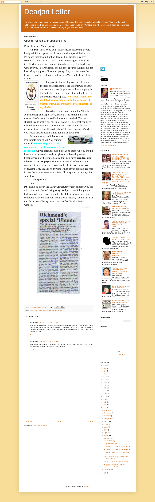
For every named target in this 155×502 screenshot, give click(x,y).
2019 (104, 385)
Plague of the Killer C (111, 444)
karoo (31, 310)
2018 (104, 388)
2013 (104, 402)
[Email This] (55, 307)
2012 (104, 405)
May (106, 430)
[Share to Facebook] (62, 307)
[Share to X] (59, 307)
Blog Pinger (121, 354)
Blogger (86, 486)
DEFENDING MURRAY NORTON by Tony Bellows (121, 207)
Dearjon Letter (47, 12)
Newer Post (28, 422)
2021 (104, 379)
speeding (47, 310)
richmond (41, 310)
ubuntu (52, 310)
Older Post (89, 422)
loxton (35, 310)
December (108, 410)
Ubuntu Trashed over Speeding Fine (116, 461)
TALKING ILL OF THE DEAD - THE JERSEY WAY (121, 193)
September (108, 419)
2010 (104, 473)
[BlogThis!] (57, 307)
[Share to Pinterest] (64, 307)
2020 (104, 382)
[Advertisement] (59, 403)
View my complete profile (109, 145)
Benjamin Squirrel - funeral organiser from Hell (121, 287)
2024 (104, 371)
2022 (104, 376)
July (105, 424)
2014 (104, 399)
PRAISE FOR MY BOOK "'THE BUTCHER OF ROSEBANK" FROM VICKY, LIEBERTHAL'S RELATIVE (121, 157)
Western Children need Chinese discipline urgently (114, 465)
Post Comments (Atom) (40, 425)
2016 (104, 393)
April (106, 433)
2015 (104, 396)
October (107, 416)
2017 (104, 391)
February (107, 438)
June (106, 427)
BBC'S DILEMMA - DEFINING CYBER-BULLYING (118, 253)
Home (59, 422)
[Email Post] (51, 307)
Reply (32, 334)
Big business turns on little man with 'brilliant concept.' (121, 301)
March (106, 436)
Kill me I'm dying (109, 441)
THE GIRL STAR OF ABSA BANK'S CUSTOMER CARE (121, 238)
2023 (104, 374)
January (107, 469)
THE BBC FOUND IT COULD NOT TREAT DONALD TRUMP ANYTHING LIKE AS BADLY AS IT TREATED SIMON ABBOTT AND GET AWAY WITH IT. (116, 178)
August (106, 421)
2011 (104, 408)
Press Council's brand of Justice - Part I (117, 446)
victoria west (58, 310)
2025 (104, 368)
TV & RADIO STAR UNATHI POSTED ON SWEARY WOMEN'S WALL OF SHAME (121, 223)
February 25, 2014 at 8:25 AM (48, 341)
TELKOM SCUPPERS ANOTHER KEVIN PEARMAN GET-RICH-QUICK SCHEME (119, 270)
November (108, 413)
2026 (104, 365)
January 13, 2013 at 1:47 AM (48, 322)
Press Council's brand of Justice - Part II (117, 449)
